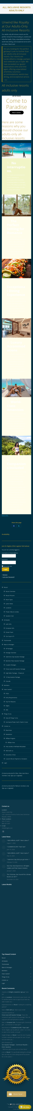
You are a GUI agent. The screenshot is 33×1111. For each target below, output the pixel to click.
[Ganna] (12, 918)
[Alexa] (19, 925)
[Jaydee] (5, 939)
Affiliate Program (10, 738)
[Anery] (5, 911)
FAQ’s (7, 693)
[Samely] (26, 911)
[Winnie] (12, 904)
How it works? (8, 689)
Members (6, 685)
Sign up (13, 775)
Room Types (9, 599)
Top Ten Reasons (11, 702)
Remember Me (7, 566)
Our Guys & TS (10, 636)
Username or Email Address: (10, 553)
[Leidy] (26, 897)
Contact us (7, 726)
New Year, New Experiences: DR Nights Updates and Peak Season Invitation (18, 867)
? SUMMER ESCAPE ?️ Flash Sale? (16, 847)
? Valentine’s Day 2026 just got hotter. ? (18, 859)
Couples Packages (11, 665)
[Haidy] (26, 946)
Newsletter (9, 734)
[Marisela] (19, 946)
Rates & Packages (9, 644)
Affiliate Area (11, 742)
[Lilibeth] (19, 939)
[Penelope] (12, 890)
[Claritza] (19, 911)
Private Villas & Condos (12, 612)
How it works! (16, 112)
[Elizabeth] (12, 946)
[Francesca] (26, 918)
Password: (5, 559)
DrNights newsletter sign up (17, 992)
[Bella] (19, 918)
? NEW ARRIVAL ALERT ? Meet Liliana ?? (18, 840)
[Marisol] (12, 939)
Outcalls (8, 681)
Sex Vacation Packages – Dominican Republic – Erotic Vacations (15, 1046)
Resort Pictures (10, 595)
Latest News (9, 604)
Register (5, 575)
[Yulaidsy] (5, 897)
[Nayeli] (5, 918)
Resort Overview (10, 591)
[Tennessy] (5, 890)
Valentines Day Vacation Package (15, 657)
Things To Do (7, 714)
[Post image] (4, 841)
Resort (6, 587)
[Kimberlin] (26, 904)
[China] (12, 897)
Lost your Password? (8, 577)
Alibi (7, 710)
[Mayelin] (26, 932)
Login (5, 763)
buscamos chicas (11, 755)
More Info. (5, 515)
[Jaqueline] (5, 946)
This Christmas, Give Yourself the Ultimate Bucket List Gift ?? (19, 876)
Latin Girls (8, 624)
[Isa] (19, 932)
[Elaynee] (26, 890)
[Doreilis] (26, 925)
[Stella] (5, 925)
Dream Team (9, 632)
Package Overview (11, 653)
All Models (7, 620)
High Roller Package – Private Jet (15, 673)
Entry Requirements (11, 697)
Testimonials (7, 640)
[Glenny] (12, 932)
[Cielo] (12, 925)
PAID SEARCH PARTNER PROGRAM (15, 746)
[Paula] (26, 939)
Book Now (9, 730)
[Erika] (12, 911)
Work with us (9, 751)
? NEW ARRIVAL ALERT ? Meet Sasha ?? (18, 853)
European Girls (10, 628)
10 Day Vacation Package (13, 677)
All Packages (9, 648)
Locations (8, 608)
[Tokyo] (19, 904)
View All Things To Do (12, 718)
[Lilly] (5, 904)
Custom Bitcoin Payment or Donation (16, 759)
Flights (7, 706)
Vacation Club (10, 616)
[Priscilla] (19, 890)
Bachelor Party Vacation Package (15, 661)
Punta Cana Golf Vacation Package (15, 669)
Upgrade (19, 775)
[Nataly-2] (5, 932)
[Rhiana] (19, 897)
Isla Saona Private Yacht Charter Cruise (17, 722)
